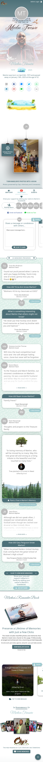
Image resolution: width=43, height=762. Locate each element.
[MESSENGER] (21, 84)
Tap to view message (19, 699)
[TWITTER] (29, 84)
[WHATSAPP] (36, 84)
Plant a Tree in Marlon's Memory (22, 500)
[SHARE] (29, 89)
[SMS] (21, 89)
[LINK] (36, 89)
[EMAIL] (14, 89)
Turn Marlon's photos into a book (22, 181)
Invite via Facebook (15, 213)
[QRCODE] (6, 84)
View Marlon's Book (21, 647)
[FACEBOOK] (14, 84)
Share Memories (22, 751)
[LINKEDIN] (6, 89)
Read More (21, 388)
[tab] (9, 191)
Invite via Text (31, 213)
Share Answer (36, 301)
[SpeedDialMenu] (38, 757)
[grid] (21, 155)
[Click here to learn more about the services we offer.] (21, 741)
